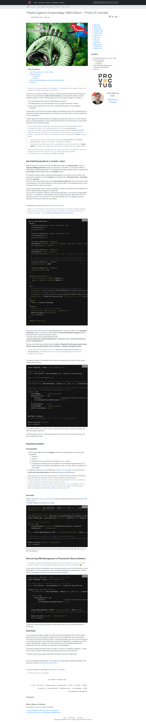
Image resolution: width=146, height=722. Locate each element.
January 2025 (98, 28)
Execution (35, 78)
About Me (41, 2)
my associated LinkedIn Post (48, 663)
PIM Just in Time (50, 488)
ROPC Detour (57, 153)
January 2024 (98, 46)
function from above (45, 499)
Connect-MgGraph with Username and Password (43, 710)
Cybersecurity (62, 685)
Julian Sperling (35, 17)
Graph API (42, 688)
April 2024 (97, 41)
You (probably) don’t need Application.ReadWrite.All (43, 712)
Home (35, 2)
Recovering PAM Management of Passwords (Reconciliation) (47, 80)
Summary (33, 82)
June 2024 (97, 37)
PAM (85, 688)
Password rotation (35, 74)
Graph (85, 685)
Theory (55, 88)
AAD (34, 685)
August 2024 (97, 35)
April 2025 (97, 24)
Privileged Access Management (78, 691)
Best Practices (51, 685)
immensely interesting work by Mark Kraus (60, 213)
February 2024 (98, 44)
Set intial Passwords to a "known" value (41, 72)
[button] (109, 17)
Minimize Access (65, 688)
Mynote (89, 719)
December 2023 (98, 48)
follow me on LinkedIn (58, 669)
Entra (71, 685)
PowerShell (55, 2)
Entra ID (48, 2)
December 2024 (98, 30)
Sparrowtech (67, 719)
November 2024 (98, 32)
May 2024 (97, 39)
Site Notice (80, 717)
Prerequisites (36, 76)
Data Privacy (71, 717)
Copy (85, 220)
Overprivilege (77, 688)
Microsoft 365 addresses (66, 470)
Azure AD (41, 685)
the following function (56, 205)
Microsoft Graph (53, 688)
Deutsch (62, 2)
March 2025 (97, 26)
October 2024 (98, 33)
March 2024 (97, 42)
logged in (38, 707)
